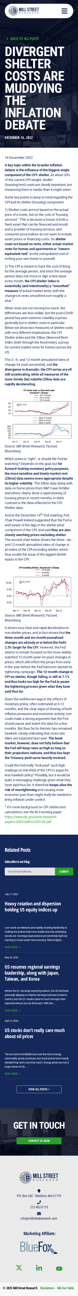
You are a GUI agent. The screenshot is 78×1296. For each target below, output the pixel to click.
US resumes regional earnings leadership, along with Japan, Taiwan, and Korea (32, 972)
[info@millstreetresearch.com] (39, 1213)
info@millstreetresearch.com (39, 1218)
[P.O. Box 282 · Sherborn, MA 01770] (39, 1191)
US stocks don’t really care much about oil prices (35, 1033)
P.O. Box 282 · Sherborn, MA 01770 (39, 1196)
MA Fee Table (65, 1288)
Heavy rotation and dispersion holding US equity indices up (33, 906)
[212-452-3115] (39, 1202)
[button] (65, 11)
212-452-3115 (39, 1207)
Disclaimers (47, 1288)
